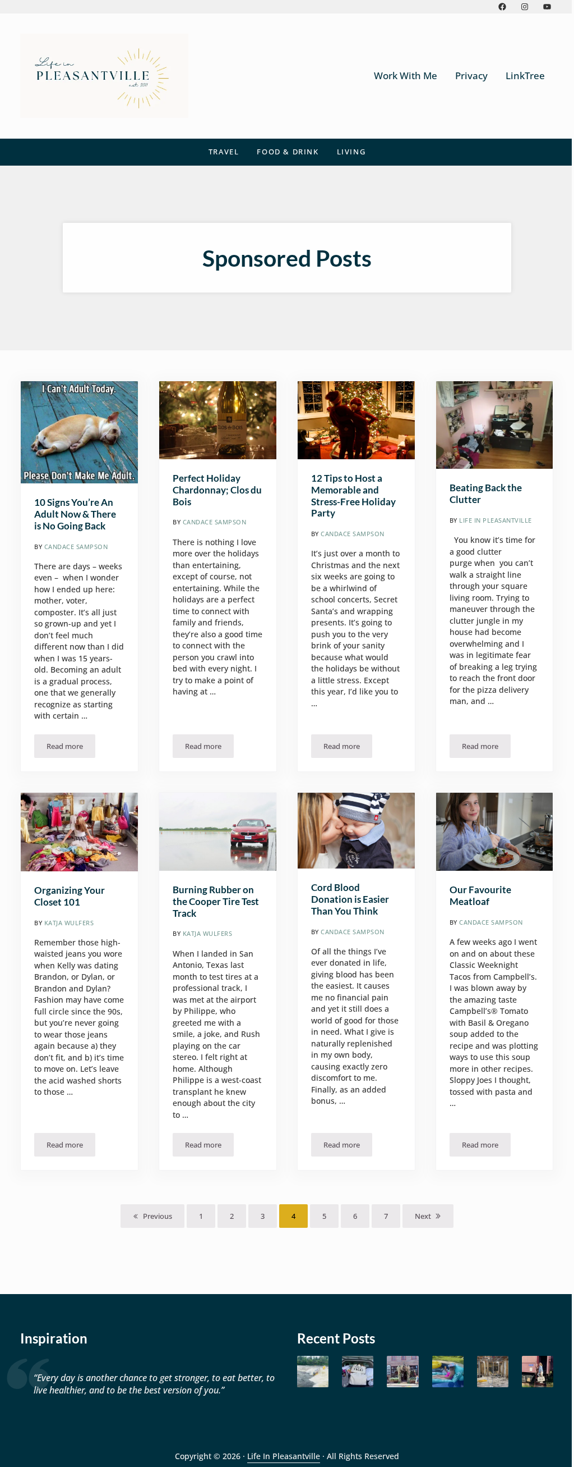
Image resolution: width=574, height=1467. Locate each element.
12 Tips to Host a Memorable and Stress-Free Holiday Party (353, 496)
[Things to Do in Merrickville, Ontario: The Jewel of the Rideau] (402, 1371)
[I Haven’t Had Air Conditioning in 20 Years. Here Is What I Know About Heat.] (448, 1371)
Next (423, 1216)
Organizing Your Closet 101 (69, 896)
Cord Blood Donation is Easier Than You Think (350, 899)
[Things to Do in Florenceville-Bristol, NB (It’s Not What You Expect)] (537, 1371)
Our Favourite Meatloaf (480, 895)
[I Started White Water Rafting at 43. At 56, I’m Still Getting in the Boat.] (312, 1371)
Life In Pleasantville (283, 1456)
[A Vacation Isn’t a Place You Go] (357, 1371)
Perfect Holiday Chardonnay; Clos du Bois (217, 490)
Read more (71, 748)
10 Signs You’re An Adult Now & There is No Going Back (75, 514)
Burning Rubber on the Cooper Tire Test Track (216, 901)
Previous (157, 1216)
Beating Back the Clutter (486, 493)
